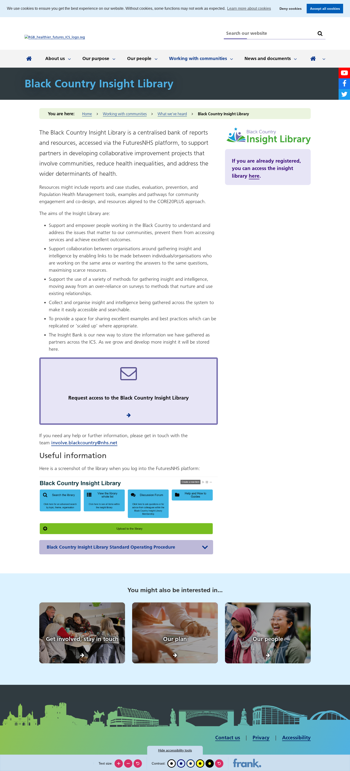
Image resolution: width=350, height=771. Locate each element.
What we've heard (172, 113)
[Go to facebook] (344, 83)
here (254, 176)
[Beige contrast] (190, 763)
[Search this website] (320, 34)
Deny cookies (289, 8)
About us (55, 58)
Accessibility (296, 738)
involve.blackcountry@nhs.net (84, 443)
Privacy (261, 738)
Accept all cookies (323, 8)
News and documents (268, 58)
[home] (29, 59)
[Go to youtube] (344, 73)
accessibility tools (175, 750)
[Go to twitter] (344, 94)
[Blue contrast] (181, 763)
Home (87, 113)
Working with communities (198, 58)
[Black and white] (171, 763)
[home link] (55, 37)
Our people (139, 58)
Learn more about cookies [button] (249, 8)
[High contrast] (200, 763)
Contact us (227, 738)
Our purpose (95, 58)
